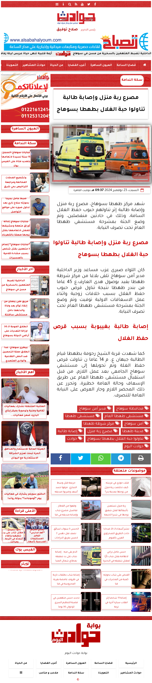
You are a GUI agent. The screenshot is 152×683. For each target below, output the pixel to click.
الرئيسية (131, 663)
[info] (63, 4)
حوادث (72, 439)
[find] (69, 4)
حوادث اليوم (134, 447)
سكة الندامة (132, 80)
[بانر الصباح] (76, 42)
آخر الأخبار (25, 269)
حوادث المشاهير (34, 65)
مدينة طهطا (133, 432)
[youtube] (82, 4)
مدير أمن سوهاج (93, 409)
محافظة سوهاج (130, 409)
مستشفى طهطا (80, 416)
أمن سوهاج (134, 424)
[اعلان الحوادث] (25, 122)
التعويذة (12, 65)
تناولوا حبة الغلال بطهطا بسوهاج (115, 439)
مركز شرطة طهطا (99, 424)
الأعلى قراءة (25, 511)
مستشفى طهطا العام (124, 416)
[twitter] (89, 4)
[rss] (76, 4)
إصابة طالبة (68, 432)
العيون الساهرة (101, 65)
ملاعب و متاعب (48, 673)
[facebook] (95, 4)
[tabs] (57, 4)
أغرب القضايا (77, 65)
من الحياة (56, 65)
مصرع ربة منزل (100, 432)
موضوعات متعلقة (129, 471)
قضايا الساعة (126, 65)
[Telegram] (121, 458)
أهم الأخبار (25, 372)
